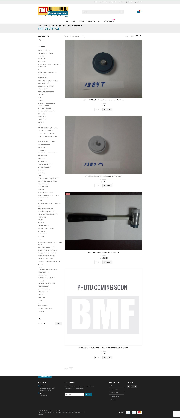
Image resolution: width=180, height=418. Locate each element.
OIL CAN (40, 201)
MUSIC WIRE (41, 189)
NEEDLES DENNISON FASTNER (45, 192)
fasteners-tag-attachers (44, 144)
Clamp (39, 97)
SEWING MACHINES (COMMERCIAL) (46, 256)
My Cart (121, 2)
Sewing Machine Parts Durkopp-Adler (47, 253)
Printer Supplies (42, 217)
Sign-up (88, 394)
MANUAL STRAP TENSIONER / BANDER (47, 181)
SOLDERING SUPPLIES (43, 272)
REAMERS (40, 220)
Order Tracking (115, 392)
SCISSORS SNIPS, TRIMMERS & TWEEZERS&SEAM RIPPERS (50, 243)
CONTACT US (45, 376)
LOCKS (39, 175)
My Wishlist (103, 2)
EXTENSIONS (41, 139)
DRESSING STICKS (42, 119)
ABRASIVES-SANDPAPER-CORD (45, 53)
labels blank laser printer (44, 167)
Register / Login (115, 396)
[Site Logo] (53, 11)
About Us (81, 21)
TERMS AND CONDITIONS (44, 410)
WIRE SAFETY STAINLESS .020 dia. (46, 308)
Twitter (132, 386)
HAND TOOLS (41, 158)
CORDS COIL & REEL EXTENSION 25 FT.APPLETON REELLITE (46, 104)
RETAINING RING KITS (43, 225)
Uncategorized (41, 297)
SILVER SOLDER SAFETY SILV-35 (45, 258)
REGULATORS (41, 223)
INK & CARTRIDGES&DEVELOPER (46, 164)
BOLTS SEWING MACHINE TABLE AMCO (47, 80)
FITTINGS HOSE (42, 150)
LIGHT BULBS (41, 173)
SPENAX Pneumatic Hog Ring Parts (46, 278)
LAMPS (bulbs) (41, 170)
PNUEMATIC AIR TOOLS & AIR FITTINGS (48, 214)
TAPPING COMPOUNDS (44, 289)
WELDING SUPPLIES (43, 306)
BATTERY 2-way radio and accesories (47, 72)
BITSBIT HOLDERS (42, 75)
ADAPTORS (41, 56)
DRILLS (39, 125)
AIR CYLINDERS (41, 61)
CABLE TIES (41, 94)
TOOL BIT (40, 294)
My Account (112, 2)
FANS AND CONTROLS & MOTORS (46, 142)
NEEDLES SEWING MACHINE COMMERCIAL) (48, 195)
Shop (67, 21)
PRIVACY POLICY (57, 410)
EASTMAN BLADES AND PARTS (45, 130)
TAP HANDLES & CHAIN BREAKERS (46, 283)
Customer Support (93, 21)
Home (95, 2)
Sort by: (67, 36)
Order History (114, 389)
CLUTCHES (40, 100)
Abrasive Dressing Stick (44, 50)
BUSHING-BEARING (42, 89)
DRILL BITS (40, 122)
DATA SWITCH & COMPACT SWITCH (47, 111)
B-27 (39, 69)
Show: (127, 36)
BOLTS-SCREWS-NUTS (43, 83)
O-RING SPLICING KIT (43, 198)
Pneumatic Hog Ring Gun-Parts (45, 208)
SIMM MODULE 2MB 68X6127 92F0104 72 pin (49, 261)
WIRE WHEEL (41, 311)
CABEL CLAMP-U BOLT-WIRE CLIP (46, 92)
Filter (58, 323)
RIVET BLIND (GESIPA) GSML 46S (46, 228)
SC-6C (39, 239)
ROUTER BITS (41, 231)
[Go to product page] (103, 68)
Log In (130, 2)
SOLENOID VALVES (42, 275)
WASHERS (40, 303)
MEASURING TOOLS (43, 187)
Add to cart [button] (107, 109)
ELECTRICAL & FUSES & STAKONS (46, 133)
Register (139, 2)
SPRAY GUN (41, 280)
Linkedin (135, 386)
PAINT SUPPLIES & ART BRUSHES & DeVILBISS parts (49, 205)
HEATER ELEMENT (42, 161)
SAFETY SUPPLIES (42, 234)
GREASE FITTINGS (42, 156)
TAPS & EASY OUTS (43, 292)
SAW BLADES (41, 237)
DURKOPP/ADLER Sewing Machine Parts (48, 128)
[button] (136, 36)
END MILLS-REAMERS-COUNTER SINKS (47, 136)
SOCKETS (40, 264)
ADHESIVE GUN (41, 59)
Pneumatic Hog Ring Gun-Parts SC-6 (47, 211)
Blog (73, 21)
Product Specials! (109, 20)
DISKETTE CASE (42, 114)
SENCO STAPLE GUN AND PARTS (46, 247)
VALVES (40, 300)
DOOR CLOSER (41, 116)
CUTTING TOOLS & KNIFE (44, 108)
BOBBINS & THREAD (43, 78)
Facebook (128, 386)
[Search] (121, 12)
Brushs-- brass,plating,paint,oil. (46, 86)
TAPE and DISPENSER (43, 286)
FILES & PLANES (42, 147)
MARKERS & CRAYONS (43, 184)
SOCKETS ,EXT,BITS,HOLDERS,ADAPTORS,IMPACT (48, 268)
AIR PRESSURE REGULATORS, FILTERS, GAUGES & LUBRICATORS (49, 65)
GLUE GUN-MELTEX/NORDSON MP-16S (47, 153)
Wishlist (113, 399)
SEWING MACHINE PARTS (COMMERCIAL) (48, 250)
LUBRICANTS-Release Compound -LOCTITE (49, 178)
